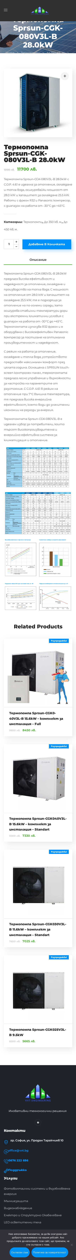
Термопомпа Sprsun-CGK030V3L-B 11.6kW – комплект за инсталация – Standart (37, 929)
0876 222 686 (18, 1160)
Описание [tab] (38, 260)
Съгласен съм (19, 1252)
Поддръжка (17, 1170)
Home (10, 53)
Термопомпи (30, 53)
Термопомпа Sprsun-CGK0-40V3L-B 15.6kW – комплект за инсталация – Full (36, 718)
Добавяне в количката (46, 244)
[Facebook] (38, 1122)
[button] (65, 76)
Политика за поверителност (49, 1252)
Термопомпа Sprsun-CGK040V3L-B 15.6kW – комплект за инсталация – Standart (38, 824)
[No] (71, 1245)
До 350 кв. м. (55, 53)
